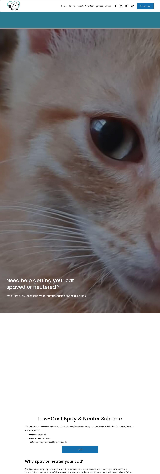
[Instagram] (126, 6)
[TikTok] (132, 6)
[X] (121, 6)
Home (63, 6)
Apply (80, 449)
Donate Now (145, 6)
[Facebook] (115, 6)
